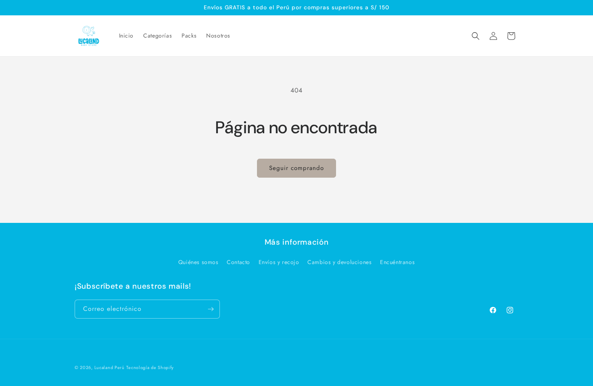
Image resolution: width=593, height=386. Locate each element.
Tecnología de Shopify (150, 367)
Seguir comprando (296, 168)
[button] (475, 36)
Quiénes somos (198, 262)
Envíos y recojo (279, 262)
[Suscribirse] (210, 309)
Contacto (238, 262)
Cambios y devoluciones (339, 262)
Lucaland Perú (109, 367)
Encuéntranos (397, 262)
